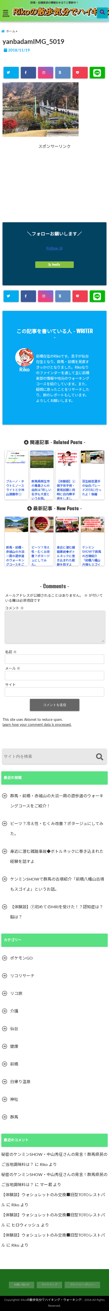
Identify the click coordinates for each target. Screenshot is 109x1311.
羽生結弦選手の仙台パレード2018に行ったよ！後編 (91, 488)
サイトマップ (49, 1284)
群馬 (14, 1117)
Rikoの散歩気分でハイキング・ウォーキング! (51, 1299)
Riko (24, 369)
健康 (14, 1047)
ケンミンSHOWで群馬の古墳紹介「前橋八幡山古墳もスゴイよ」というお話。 (91, 560)
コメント (14, 608)
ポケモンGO (21, 958)
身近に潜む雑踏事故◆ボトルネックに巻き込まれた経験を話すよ (66, 556)
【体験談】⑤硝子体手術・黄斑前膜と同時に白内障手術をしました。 (66, 492)
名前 (11, 652)
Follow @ (54, 248)
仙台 (14, 1029)
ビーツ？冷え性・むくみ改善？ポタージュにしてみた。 (40, 556)
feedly (56, 264)
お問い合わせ (21, 1284)
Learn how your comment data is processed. (37, 725)
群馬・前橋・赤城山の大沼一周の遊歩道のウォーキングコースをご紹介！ (15, 558)
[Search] (99, 757)
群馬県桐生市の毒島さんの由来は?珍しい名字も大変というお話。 (41, 490)
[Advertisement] (54, 184)
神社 (14, 1100)
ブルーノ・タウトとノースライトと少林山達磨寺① (15, 488)
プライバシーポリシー (82, 1284)
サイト (10, 685)
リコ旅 (16, 994)
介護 (14, 1011)
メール (12, 668)
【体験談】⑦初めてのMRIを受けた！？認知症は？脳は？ (56, 912)
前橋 (14, 1064)
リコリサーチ (22, 976)
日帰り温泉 (20, 1082)
